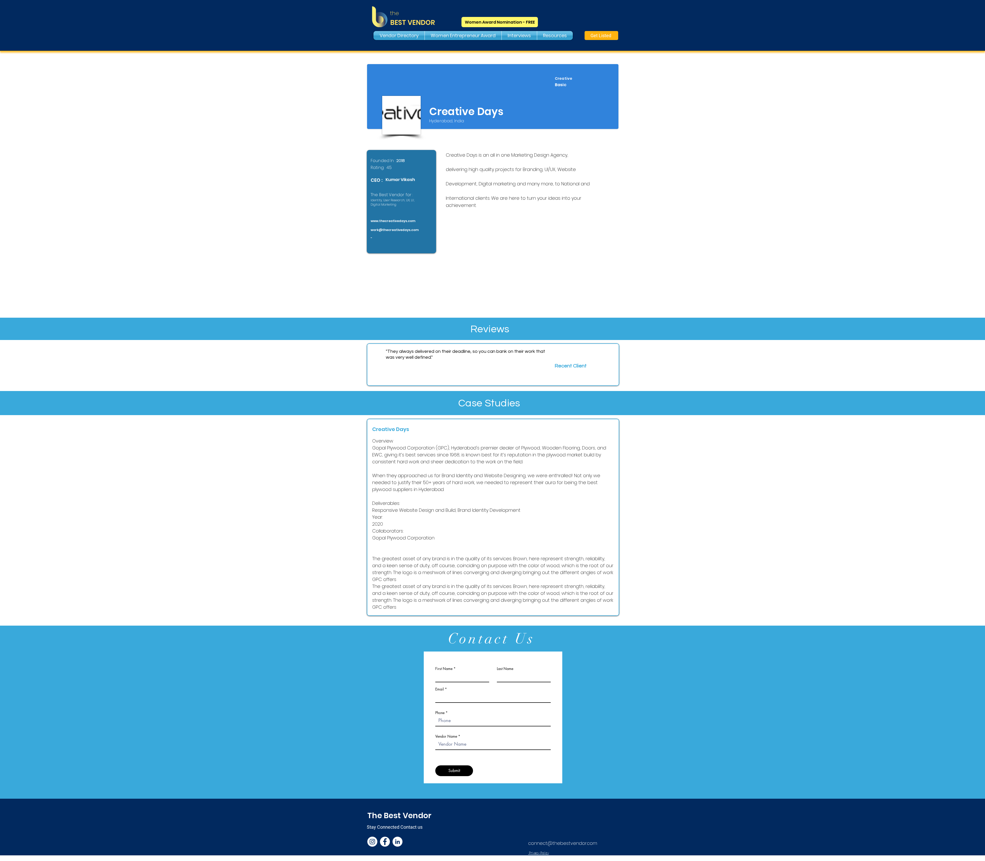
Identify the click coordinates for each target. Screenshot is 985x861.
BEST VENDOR (412, 22)
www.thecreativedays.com (393, 221)
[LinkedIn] (397, 842)
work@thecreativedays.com (395, 230)
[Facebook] (385, 842)
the (394, 13)
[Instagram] (372, 842)
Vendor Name (446, 736)
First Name (443, 668)
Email (439, 689)
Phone (440, 713)
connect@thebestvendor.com (562, 843)
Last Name (505, 668)
